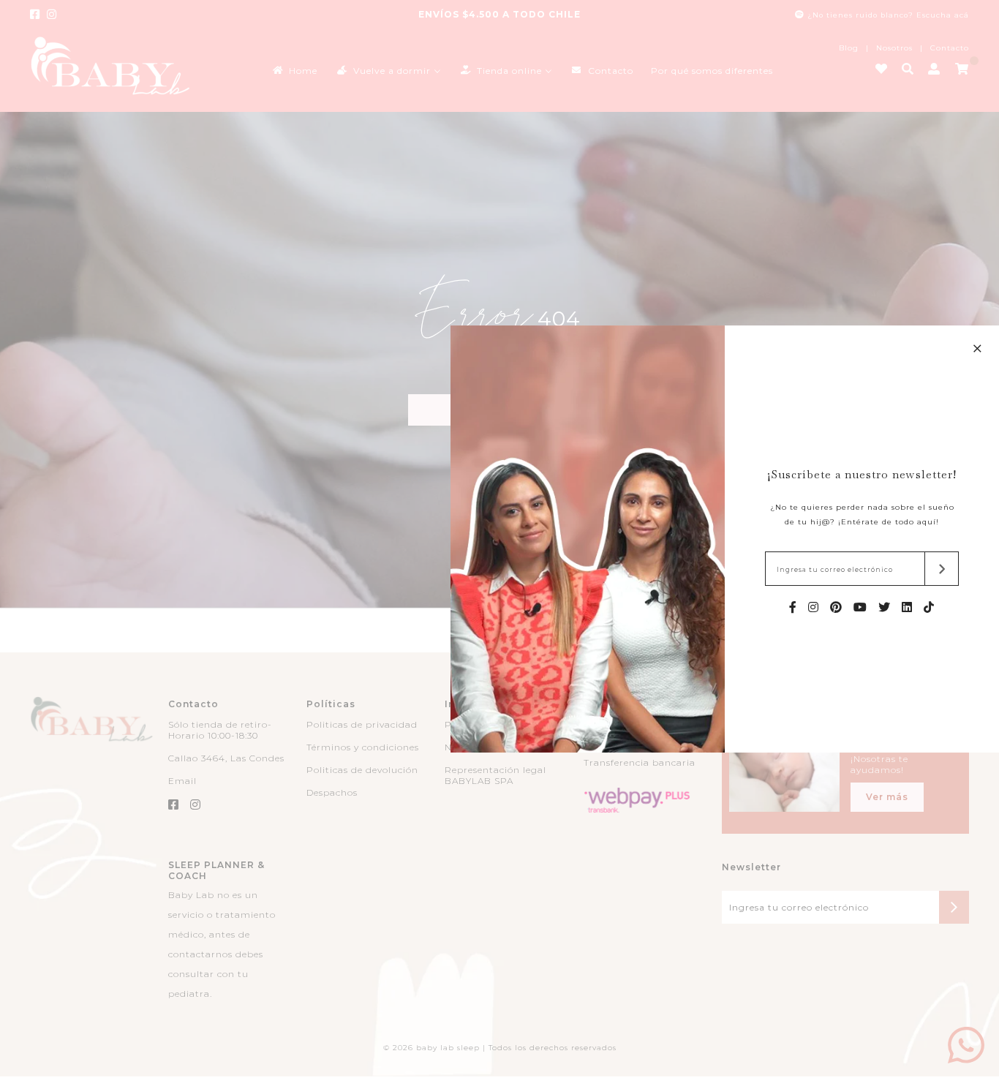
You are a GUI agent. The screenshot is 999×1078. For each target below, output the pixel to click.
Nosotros (894, 48)
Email (182, 780)
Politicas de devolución (362, 769)
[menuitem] (294, 69)
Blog (849, 48)
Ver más (887, 796)
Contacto (949, 48)
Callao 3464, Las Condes (226, 758)
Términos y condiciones (362, 747)
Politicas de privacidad (362, 724)
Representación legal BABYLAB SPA (495, 775)
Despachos (332, 792)
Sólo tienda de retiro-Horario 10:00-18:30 (220, 730)
